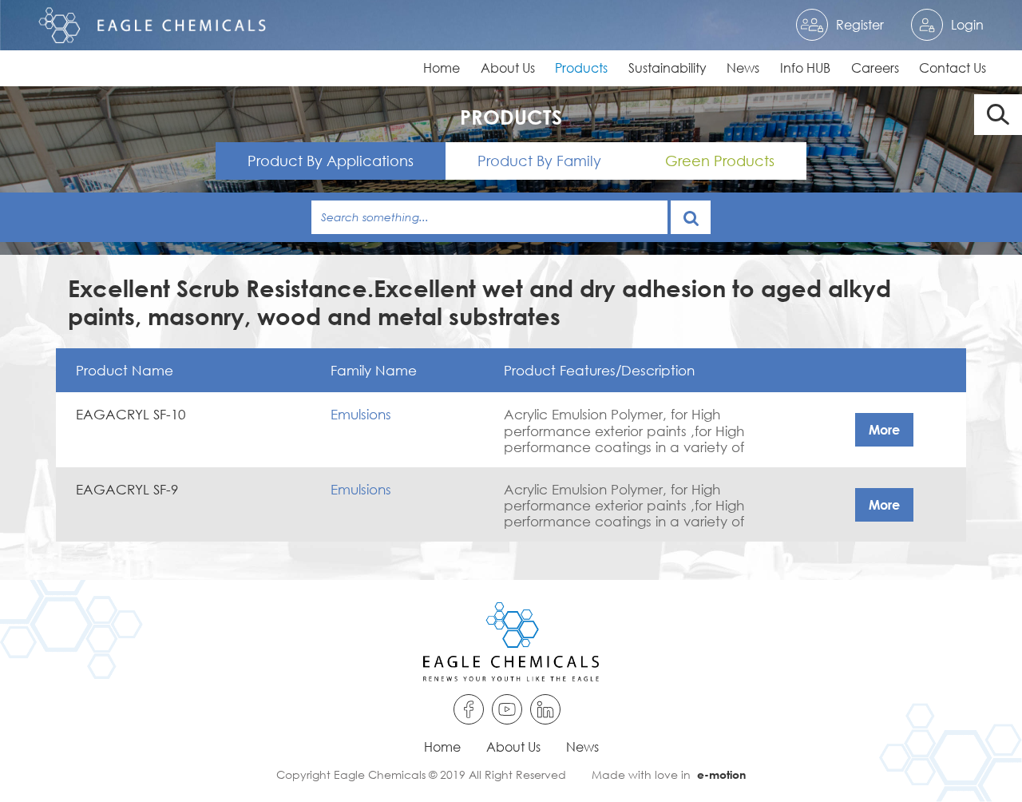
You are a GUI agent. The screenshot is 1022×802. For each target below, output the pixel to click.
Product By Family (539, 160)
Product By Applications (331, 160)
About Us (508, 67)
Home (441, 67)
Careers (875, 67)
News (743, 67)
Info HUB (805, 67)
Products (581, 67)
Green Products (719, 160)
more (884, 429)
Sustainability (667, 67)
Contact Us (952, 67)
